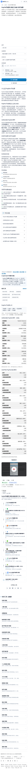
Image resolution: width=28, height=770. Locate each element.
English (6, 764)
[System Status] (5, 760)
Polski (24, 766)
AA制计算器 (4, 300)
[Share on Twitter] (7, 588)
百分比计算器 (16, 272)
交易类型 (4, 51)
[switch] (4, 70)
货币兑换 (12, 74)
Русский (16, 766)
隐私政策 (2, 756)
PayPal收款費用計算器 (11, 502)
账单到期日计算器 (6, 294)
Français (19, 764)
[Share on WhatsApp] (15, 588)
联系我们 (16, 756)
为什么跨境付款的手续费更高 (9, 227)
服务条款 (9, 756)
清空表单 (15, 83)
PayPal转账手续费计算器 (14, 572)
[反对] (3, 505)
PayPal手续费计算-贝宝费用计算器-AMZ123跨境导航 (15, 511)
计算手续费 (14, 79)
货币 (3, 45)
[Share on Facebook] (10, 588)
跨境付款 (11, 70)
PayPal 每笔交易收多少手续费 (10, 216)
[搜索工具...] (21, 2)
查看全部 (24, 288)
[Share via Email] (21, 588)
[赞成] (3, 502)
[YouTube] (8, 760)
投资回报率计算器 (6, 297)
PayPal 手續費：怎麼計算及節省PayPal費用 (14, 542)
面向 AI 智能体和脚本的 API (7, 758)
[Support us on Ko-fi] (17, 760)
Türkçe (12, 767)
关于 (21, 756)
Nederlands (7, 766)
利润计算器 (4, 291)
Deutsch (15, 764)
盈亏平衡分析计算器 (16, 294)
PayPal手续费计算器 (12, 525)
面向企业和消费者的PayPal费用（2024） (14, 566)
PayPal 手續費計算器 (13, 518)
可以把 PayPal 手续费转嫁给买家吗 (11, 234)
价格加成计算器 (15, 297)
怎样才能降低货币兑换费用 (9, 230)
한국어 (9, 767)
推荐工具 (19, 758)
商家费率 (4, 492)
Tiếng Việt (17, 767)
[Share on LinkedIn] (13, 588)
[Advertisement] (14, 30)
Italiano (2, 766)
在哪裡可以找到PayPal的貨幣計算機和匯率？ (15, 533)
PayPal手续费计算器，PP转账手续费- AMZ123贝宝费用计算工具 (13, 551)
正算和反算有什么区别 (8, 220)
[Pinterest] (14, 760)
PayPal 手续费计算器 (13, 558)
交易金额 (4, 63)
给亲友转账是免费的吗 (8, 223)
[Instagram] (3, 760)
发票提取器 (18, 291)
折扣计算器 (21, 272)
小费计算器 (11, 291)
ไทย (21, 767)
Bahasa (20, 766)
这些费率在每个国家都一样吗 (9, 241)
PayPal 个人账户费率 (7, 493)
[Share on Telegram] (18, 588)
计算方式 (4, 57)
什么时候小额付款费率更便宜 (9, 237)
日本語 (12, 766)
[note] (12, 760)
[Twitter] (10, 760)
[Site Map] (1, 760)
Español (10, 764)
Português (24, 764)
